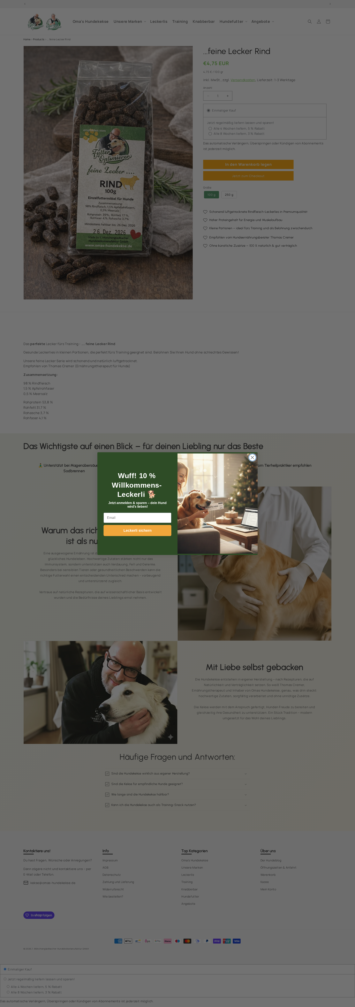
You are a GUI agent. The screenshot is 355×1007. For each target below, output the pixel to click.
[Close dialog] (252, 457)
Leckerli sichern (137, 530)
